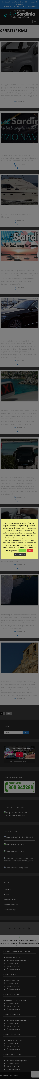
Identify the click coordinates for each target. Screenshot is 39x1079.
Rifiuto (30, 551)
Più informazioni (20, 554)
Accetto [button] (22, 551)
